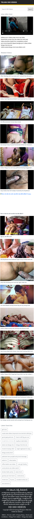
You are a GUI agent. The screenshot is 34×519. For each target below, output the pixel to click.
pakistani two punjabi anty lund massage (14, 456)
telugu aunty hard (7, 453)
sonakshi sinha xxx (22, 480)
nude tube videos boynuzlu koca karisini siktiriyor (17, 433)
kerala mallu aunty (7, 472)
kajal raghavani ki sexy (23, 449)
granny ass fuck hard (8, 476)
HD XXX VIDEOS (17, 507)
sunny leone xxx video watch (10, 468)
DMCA (4, 515)
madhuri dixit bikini (21, 441)
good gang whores (7, 437)
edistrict (4, 460)
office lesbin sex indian (8, 464)
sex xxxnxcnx (6, 483)
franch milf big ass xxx (22, 437)
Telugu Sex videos (27, 517)
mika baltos (12, 460)
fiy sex (12, 480)
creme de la (20, 476)
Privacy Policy (20, 515)
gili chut (4, 429)
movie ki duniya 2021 (8, 449)
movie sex (5, 480)
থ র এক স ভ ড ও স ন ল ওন (8, 441)
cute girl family (22, 464)
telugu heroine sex (21, 445)
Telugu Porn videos (14, 517)
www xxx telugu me (8, 445)
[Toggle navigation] (31, 2)
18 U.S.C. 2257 (11, 515)
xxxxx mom (18, 472)
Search (30, 9)
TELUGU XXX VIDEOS (9, 2)
